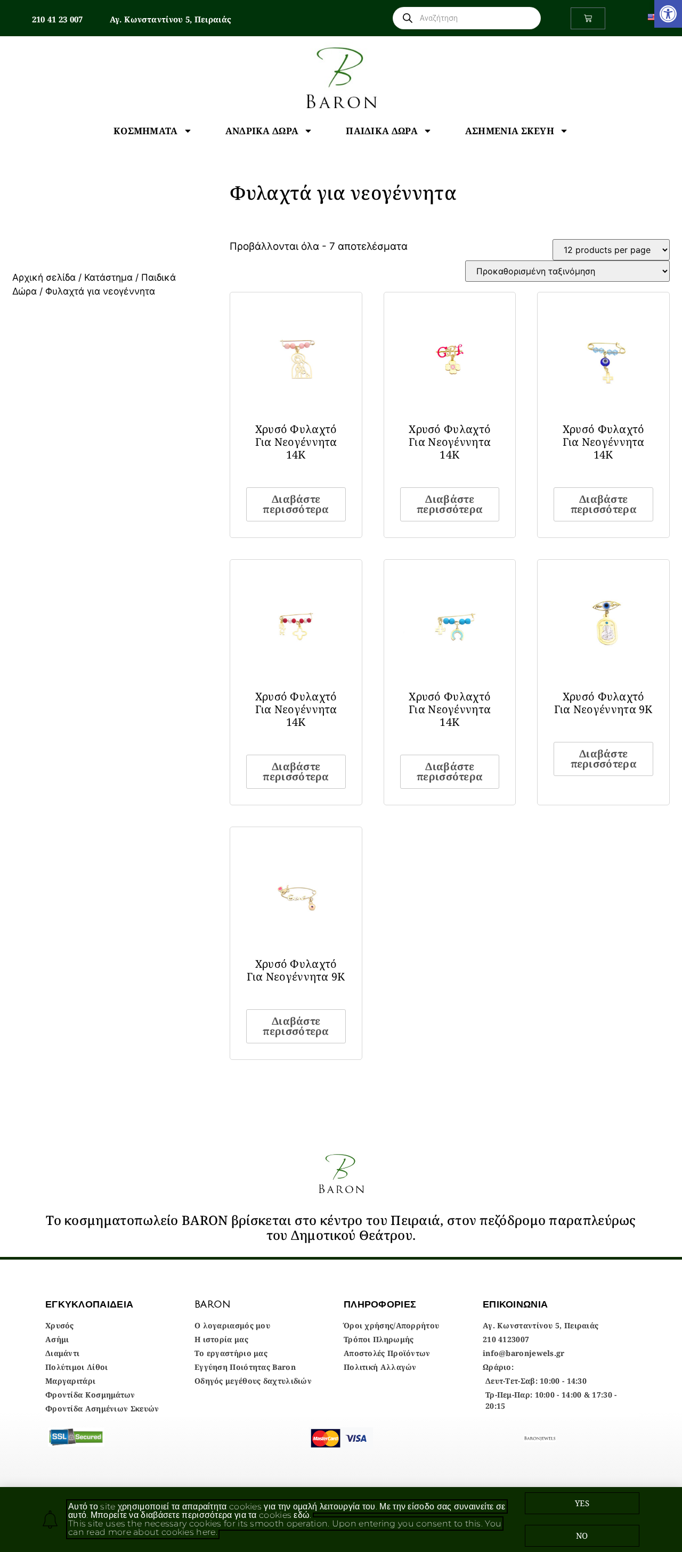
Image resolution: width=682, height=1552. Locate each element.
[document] (341, 776)
